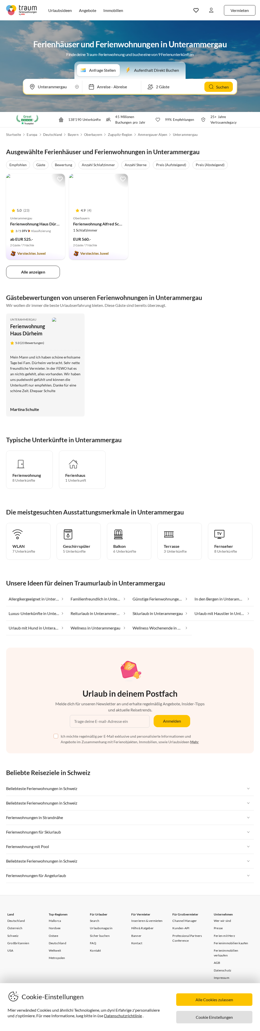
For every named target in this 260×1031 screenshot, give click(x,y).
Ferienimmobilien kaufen (231, 943)
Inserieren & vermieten (146, 921)
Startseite (13, 135)
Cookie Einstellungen (214, 1017)
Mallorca (55, 921)
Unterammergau (185, 135)
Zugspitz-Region (120, 135)
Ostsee (53, 936)
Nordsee (54, 928)
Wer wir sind (222, 921)
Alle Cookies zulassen (214, 999)
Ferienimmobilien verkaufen (226, 953)
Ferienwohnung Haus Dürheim (37, 223)
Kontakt (95, 950)
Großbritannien (18, 943)
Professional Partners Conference (187, 938)
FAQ (93, 943)
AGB (217, 963)
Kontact (136, 943)
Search (94, 921)
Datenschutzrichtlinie (123, 1015)
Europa (32, 135)
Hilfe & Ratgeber (142, 928)
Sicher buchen (100, 936)
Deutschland (52, 135)
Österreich (14, 928)
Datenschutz (222, 970)
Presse (218, 928)
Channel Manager (184, 921)
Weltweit (55, 950)
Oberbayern (93, 135)
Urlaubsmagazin (101, 928)
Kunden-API (180, 928)
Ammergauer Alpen (152, 135)
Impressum (221, 978)
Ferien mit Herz (224, 936)
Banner (136, 936)
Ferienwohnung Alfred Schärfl (100, 223)
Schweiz (13, 936)
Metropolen (57, 958)
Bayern (73, 135)
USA (10, 950)
